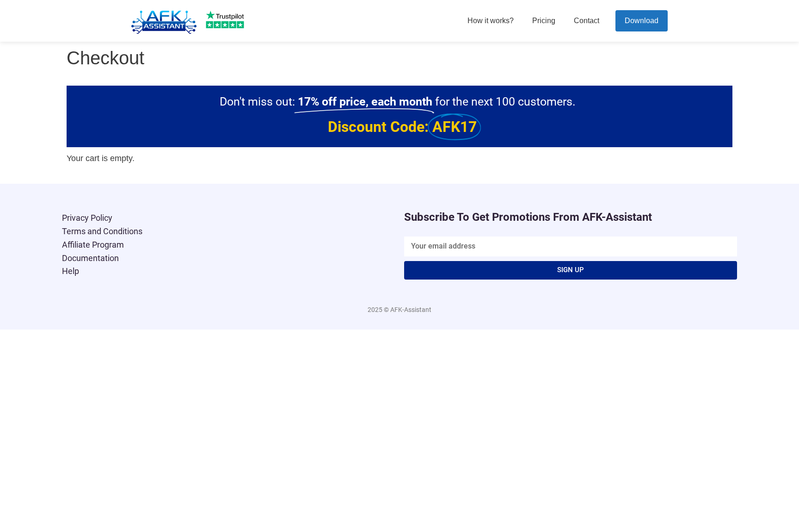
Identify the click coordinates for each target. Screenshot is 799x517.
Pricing (543, 21)
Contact (586, 21)
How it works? (490, 21)
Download (641, 21)
